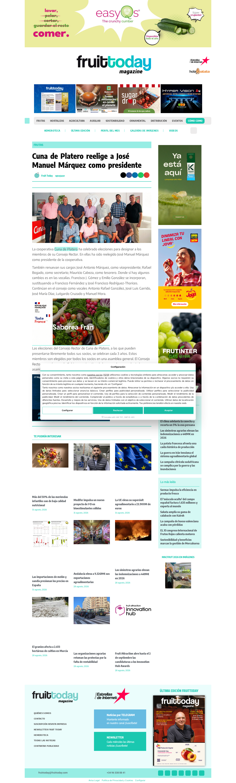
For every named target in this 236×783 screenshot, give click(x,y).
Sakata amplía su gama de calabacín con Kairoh (175, 513)
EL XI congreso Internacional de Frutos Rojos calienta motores (178, 532)
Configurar (67, 410)
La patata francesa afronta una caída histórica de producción (178, 445)
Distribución (159, 120)
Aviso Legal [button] (94, 780)
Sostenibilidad (115, 120)
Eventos (177, 120)
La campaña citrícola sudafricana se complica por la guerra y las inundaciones (179, 465)
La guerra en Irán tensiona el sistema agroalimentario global (178, 454)
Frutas (40, 120)
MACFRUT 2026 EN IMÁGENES (178, 557)
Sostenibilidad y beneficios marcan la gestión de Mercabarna (179, 541)
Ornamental (138, 120)
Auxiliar (95, 120)
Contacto (39, 718)
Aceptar (168, 410)
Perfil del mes (110, 130)
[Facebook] (174, 773)
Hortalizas (57, 120)
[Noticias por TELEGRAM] (101, 716)
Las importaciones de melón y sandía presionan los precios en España (50, 581)
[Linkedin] (181, 773)
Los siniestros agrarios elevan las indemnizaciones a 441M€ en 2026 (132, 574)
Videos (173, 130)
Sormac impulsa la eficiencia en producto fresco (178, 491)
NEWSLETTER (115, 737)
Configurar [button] (140, 780)
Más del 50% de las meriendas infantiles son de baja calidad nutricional (50, 501)
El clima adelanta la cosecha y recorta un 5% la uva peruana (177, 423)
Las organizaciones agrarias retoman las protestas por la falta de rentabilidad (90, 658)
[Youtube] (188, 773)
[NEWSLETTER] (101, 738)
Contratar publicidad (46, 745)
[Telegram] (195, 773)
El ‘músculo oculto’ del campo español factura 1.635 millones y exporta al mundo (178, 502)
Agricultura (77, 120)
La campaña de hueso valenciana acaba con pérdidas (179, 523)
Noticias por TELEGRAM (121, 715)
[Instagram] (167, 773)
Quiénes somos (42, 713)
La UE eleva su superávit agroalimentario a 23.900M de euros (133, 504)
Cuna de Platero (66, 249)
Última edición (80, 130)
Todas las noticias (44, 740)
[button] (27, 121)
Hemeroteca (52, 130)
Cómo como (195, 120)
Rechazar (118, 410)
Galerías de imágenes (144, 130)
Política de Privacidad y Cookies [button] (117, 780)
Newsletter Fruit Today (48, 729)
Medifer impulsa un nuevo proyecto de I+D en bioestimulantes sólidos (89, 504)
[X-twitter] (160, 773)
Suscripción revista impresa (50, 724)
